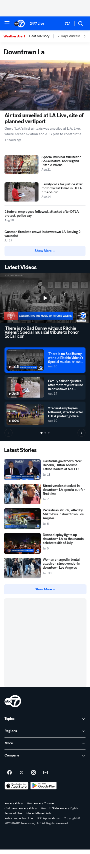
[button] (7, 23)
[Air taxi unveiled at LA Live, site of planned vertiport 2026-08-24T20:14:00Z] (45, 85)
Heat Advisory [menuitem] (39, 36)
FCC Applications (48, 818)
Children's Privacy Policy (20, 808)
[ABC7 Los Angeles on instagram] (33, 773)
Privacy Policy (13, 803)
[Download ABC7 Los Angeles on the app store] (16, 786)
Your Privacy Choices (40, 803)
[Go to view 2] (45, 432)
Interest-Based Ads (38, 813)
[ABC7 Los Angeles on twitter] (21, 773)
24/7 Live (37, 23)
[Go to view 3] (49, 432)
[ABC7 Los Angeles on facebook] (9, 773)
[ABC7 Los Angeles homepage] (19, 23)
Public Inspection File (18, 818)
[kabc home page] (12, 701)
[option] (16, 36)
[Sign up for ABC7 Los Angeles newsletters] (45, 773)
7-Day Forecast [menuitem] (69, 36)
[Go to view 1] (41, 433)
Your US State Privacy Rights (59, 808)
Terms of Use (13, 813)
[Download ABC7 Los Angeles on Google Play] (43, 786)
